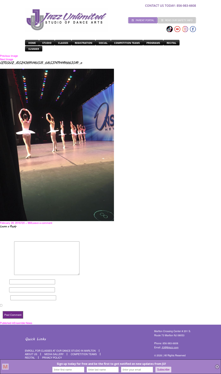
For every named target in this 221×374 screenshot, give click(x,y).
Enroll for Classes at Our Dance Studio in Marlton (60, 350)
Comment (6, 274)
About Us (31, 354)
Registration (83, 42)
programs (153, 42)
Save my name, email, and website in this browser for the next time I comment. (50, 305)
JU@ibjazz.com (170, 347)
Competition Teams (127, 42)
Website (5, 298)
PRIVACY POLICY (52, 357)
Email (4, 290)
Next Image (6, 59)
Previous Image (9, 55)
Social (103, 42)
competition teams (84, 354)
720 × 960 (26, 223)
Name (4, 282)
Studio (46, 42)
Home (32, 42)
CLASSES (63, 42)
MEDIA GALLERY (54, 354)
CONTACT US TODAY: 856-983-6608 (170, 5)
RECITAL (171, 42)
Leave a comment (42, 223)
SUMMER (33, 49)
